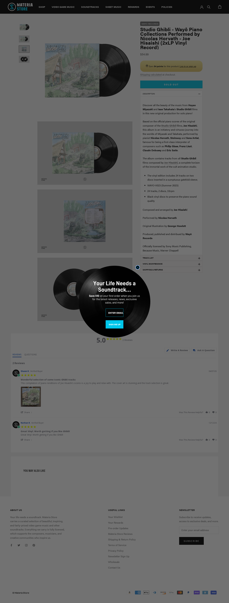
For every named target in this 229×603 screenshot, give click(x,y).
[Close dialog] (137, 267)
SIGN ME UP (114, 324)
